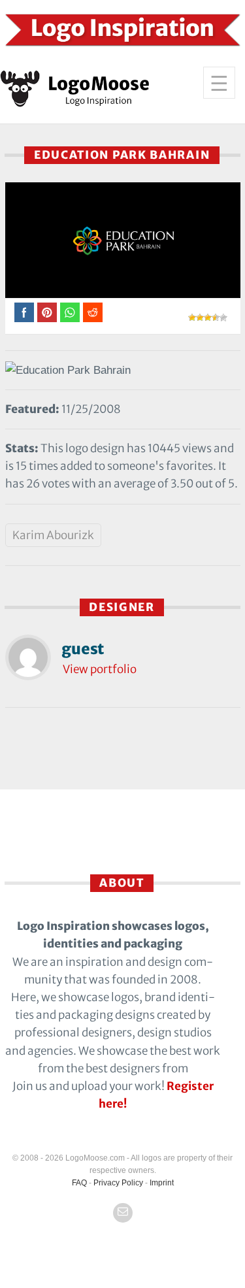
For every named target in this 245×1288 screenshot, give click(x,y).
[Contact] (123, 1213)
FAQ (79, 1182)
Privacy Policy (118, 1182)
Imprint (162, 1182)
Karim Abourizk (53, 535)
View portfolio (100, 669)
